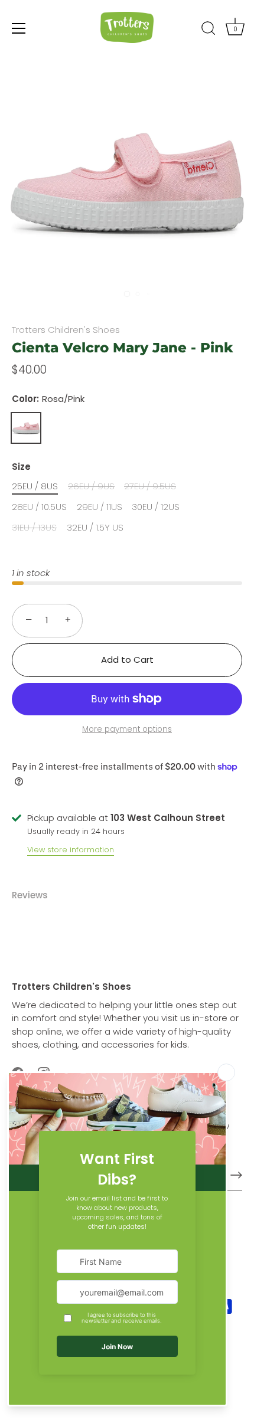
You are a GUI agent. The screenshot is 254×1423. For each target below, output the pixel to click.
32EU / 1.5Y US (95, 527)
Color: (48, 399)
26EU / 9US (91, 486)
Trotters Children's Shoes (66, 329)
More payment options (127, 729)
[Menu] (19, 28)
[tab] (36, 895)
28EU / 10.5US (39, 507)
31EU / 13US (34, 527)
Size (21, 467)
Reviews (30, 895)
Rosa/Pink (26, 428)
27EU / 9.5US (150, 486)
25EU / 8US (35, 486)
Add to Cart (127, 659)
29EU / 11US (99, 507)
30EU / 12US (156, 507)
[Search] (209, 30)
